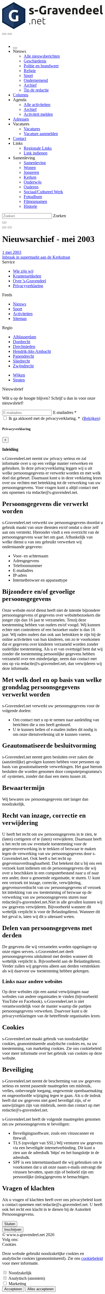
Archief (30, 85)
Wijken (19, 375)
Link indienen (35, 153)
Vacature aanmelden (41, 133)
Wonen (30, 167)
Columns (20, 95)
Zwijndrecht (23, 366)
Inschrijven (12, 1230)
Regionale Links (38, 148)
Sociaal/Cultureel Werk (43, 191)
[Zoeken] (4, 222)
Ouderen (31, 187)
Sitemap (20, 318)
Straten (19, 380)
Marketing (17, 1283)
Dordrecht (21, 341)
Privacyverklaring (28, 285)
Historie (30, 206)
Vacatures (32, 128)
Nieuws (19, 304)
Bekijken (91, 418)
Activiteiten (23, 313)
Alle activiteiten (37, 104)
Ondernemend (36, 80)
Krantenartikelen (27, 276)
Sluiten (9, 1224)
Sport (28, 75)
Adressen (21, 119)
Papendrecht (23, 356)
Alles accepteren (40, 1289)
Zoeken (59, 215)
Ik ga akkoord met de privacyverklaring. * (44, 418)
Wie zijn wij (23, 271)
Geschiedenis (35, 61)
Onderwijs (32, 182)
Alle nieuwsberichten (42, 56)
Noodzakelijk (20, 1273)
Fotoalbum (33, 196)
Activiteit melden (38, 114)
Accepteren (13, 1289)
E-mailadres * (64, 412)
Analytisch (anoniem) (26, 1278)
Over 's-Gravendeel (29, 281)
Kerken (30, 177)
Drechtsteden (24, 346)
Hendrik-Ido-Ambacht (32, 351)
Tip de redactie (36, 90)
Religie (30, 70)
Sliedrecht (21, 361)
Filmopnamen (35, 201)
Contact (19, 138)
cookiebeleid (92, 1258)
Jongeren (31, 172)
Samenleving (35, 162)
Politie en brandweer (41, 66)
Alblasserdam (24, 337)
